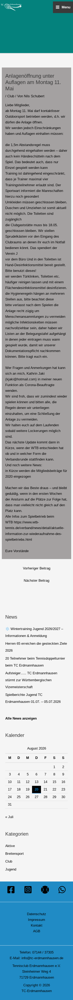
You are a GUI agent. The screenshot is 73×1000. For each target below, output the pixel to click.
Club (10, 96)
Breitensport (14, 854)
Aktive (10, 846)
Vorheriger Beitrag (36, 568)
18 (18, 789)
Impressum (36, 920)
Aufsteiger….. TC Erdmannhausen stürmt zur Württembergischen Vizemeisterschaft (31, 680)
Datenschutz (36, 914)
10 (10, 782)
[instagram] (28, 890)
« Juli (9, 817)
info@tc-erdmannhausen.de (42, 958)
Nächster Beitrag (36, 581)
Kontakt (36, 925)
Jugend (10, 869)
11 (18, 782)
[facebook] (11, 890)
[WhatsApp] (62, 890)
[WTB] (45, 890)
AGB (36, 931)
